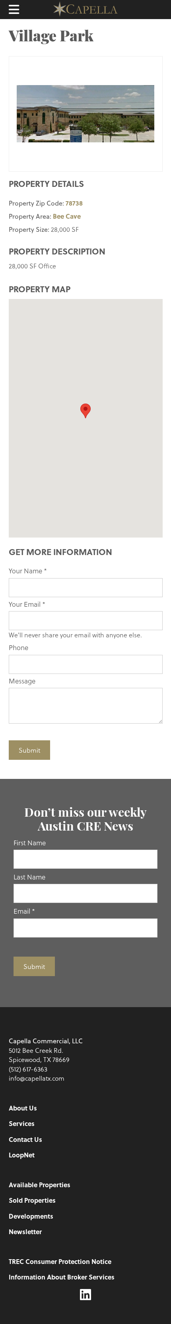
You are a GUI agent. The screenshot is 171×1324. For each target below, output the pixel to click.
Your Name (28, 571)
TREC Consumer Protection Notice (60, 1261)
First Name (30, 843)
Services (22, 1123)
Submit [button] (29, 750)
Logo (85, 9)
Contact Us (25, 1139)
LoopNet (22, 1154)
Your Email (27, 604)
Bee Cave (67, 216)
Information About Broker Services (62, 1276)
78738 (74, 203)
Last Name (29, 877)
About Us (23, 1107)
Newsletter (25, 1231)
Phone (18, 647)
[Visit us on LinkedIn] (85, 1294)
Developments (31, 1216)
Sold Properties (32, 1200)
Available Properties (39, 1184)
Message (22, 681)
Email (24, 911)
